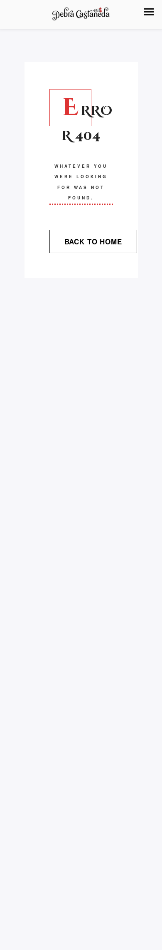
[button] (148, 12)
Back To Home (93, 241)
